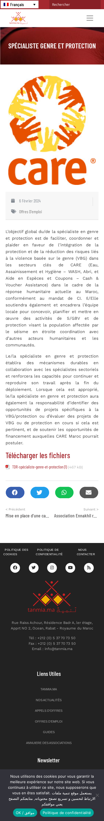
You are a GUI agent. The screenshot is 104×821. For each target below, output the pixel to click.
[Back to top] (80, 803)
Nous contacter (86, 552)
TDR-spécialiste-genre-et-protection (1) (39, 466)
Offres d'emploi (30, 211)
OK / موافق (25, 812)
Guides (49, 732)
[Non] (97, 795)
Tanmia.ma (48, 689)
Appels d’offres (48, 710)
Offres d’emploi (48, 721)
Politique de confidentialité (49, 552)
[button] (15, 492)
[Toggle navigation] (89, 18)
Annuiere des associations (49, 743)
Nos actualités (49, 700)
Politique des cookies (16, 552)
